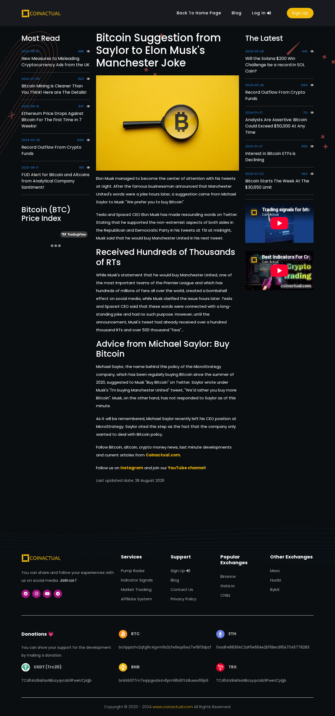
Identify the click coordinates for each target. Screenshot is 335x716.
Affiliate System (136, 599)
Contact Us (182, 589)
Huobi (275, 580)
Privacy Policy (183, 599)
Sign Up (300, 13)
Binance (228, 576)
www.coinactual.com (173, 706)
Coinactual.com (163, 455)
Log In (259, 13)
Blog (237, 13)
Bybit (275, 589)
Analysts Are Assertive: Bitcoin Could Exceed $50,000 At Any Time (276, 126)
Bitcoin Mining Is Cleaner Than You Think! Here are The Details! (54, 89)
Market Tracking (136, 589)
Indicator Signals (137, 580)
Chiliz (225, 595)
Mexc (275, 570)
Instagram (131, 468)
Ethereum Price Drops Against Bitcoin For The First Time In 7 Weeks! (52, 119)
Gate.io (227, 586)
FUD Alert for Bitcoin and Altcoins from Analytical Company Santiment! (55, 181)
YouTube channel (186, 468)
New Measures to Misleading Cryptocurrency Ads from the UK (55, 61)
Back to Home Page (199, 13)
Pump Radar (133, 570)
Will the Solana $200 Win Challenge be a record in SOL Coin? (275, 64)
